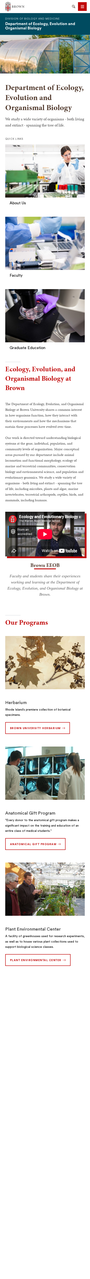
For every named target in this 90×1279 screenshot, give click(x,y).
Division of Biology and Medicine (32, 18)
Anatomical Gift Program (30, 813)
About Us (18, 203)
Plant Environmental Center (33, 929)
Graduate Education (27, 348)
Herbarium (16, 703)
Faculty (16, 275)
